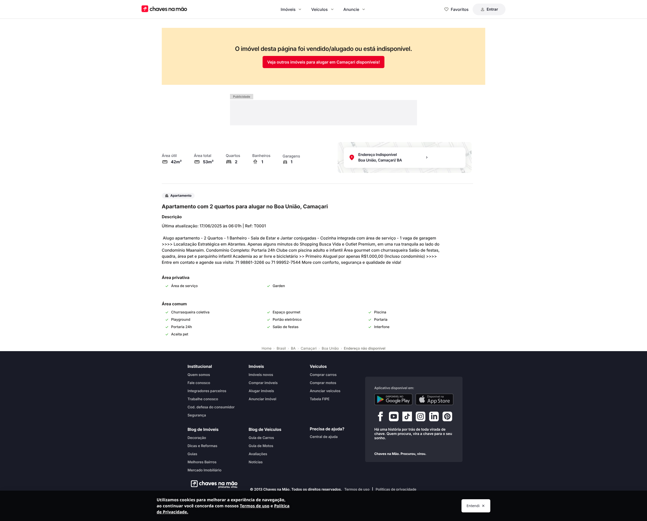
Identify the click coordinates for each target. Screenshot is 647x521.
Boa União (330, 348)
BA (293, 348)
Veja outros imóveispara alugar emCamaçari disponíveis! (323, 62)
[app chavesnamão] (393, 399)
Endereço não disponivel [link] (364, 348)
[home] (212, 484)
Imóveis (288, 9)
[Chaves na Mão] (164, 9)
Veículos (319, 9)
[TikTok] (407, 418)
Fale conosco (199, 383)
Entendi (473, 505)
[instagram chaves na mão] (420, 418)
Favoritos (460, 9)
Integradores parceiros (207, 391)
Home (266, 348)
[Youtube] (394, 418)
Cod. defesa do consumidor (211, 407)
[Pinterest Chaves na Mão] (447, 418)
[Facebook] (380, 418)
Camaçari (309, 348)
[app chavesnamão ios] (434, 399)
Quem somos (199, 375)
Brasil (281, 348)
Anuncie (351, 9)
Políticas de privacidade (396, 489)
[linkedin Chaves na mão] (434, 418)
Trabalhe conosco (203, 399)
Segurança (197, 415)
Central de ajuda (324, 437)
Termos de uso (356, 489)
